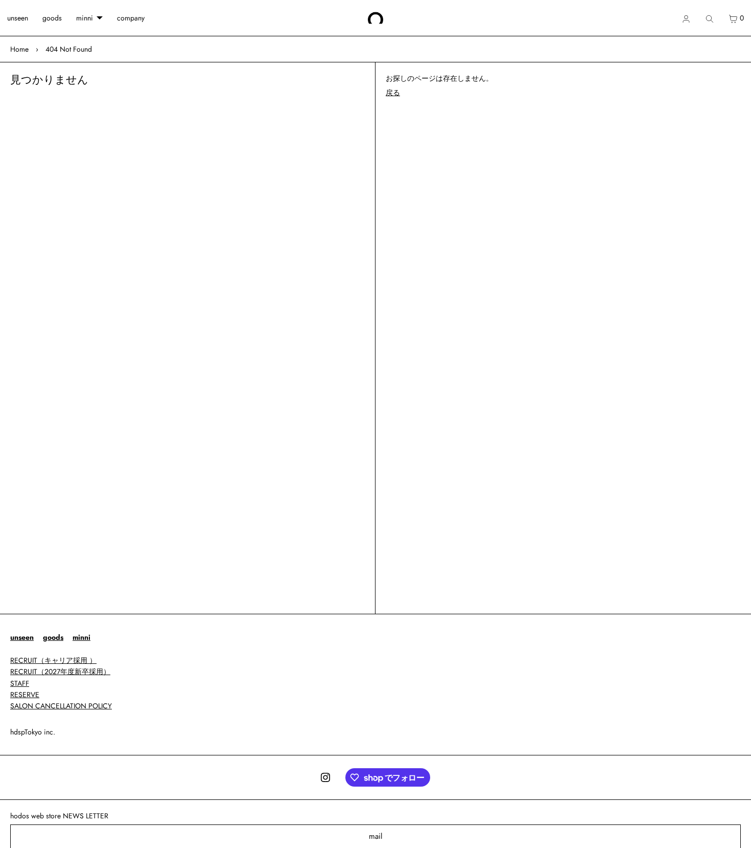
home (19, 49)
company (131, 18)
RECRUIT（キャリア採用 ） (53, 660)
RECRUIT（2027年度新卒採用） (60, 671)
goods (52, 18)
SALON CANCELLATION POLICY (61, 706)
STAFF (19, 683)
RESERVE (24, 694)
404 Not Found (68, 49)
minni (84, 18)
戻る (393, 92)
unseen (17, 18)
